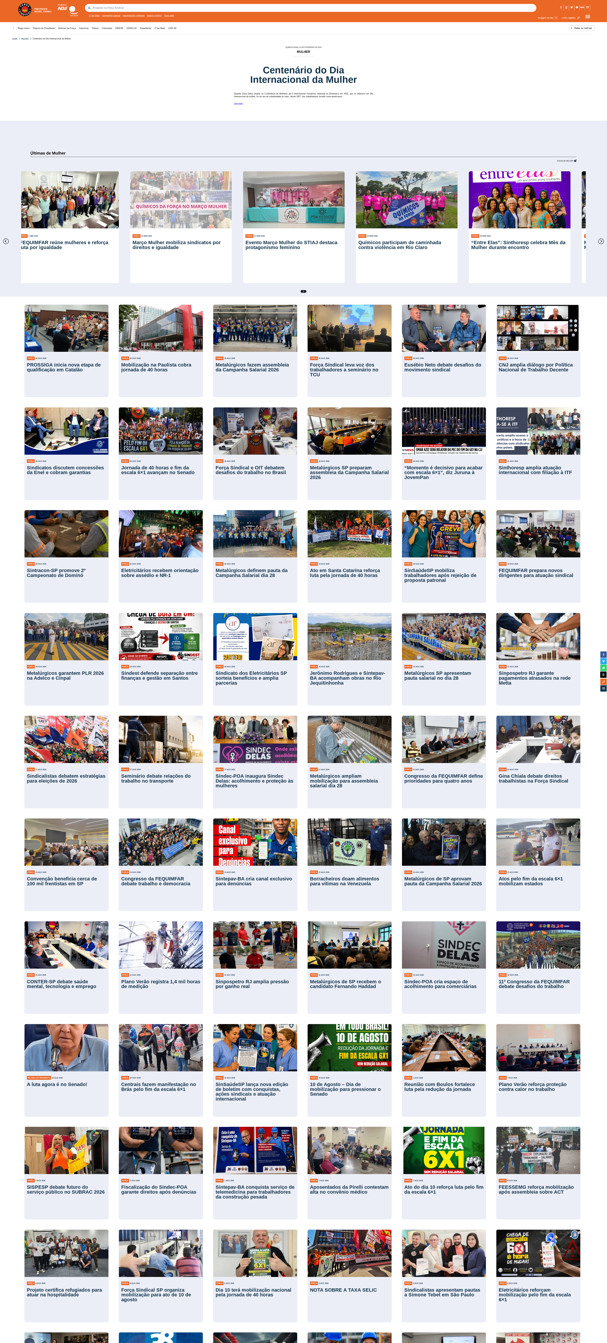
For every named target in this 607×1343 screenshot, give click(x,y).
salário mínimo (154, 15)
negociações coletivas (134, 15)
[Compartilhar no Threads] (603, 674)
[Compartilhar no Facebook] (603, 654)
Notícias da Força (67, 28)
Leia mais (238, 103)
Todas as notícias (581, 28)
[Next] (601, 241)
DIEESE (119, 28)
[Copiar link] (603, 682)
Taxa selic (169, 15)
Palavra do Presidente (44, 28)
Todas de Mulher (565, 161)
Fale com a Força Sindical (587, 7)
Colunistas (107, 28)
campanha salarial (111, 15)
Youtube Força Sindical (576, 7)
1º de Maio (94, 15)
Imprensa (84, 28)
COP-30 (172, 28)
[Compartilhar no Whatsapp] (603, 668)
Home (14, 39)
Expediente (145, 28)
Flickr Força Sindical (582, 7)
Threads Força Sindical (566, 7)
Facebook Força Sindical (561, 7)
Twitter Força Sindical (571, 7)
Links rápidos (569, 17)
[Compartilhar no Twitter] (603, 661)
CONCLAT (131, 28)
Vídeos (95, 28)
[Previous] (6, 241)
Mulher (25, 39)
